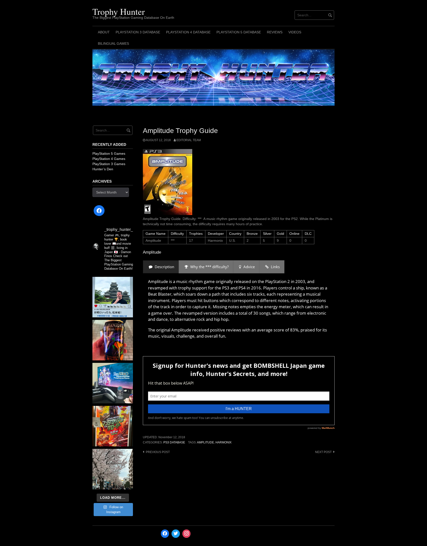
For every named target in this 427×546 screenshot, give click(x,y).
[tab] (161, 266)
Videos (294, 32)
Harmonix (223, 442)
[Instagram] (186, 533)
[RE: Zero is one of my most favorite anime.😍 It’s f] (112, 383)
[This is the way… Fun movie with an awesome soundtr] (112, 426)
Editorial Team (188, 140)
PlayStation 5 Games (108, 153)
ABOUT (104, 32)
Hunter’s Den (102, 169)
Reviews (274, 32)
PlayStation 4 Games (108, 159)
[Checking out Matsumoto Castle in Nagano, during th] (112, 297)
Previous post (158, 452)
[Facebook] (99, 210)
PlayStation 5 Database (238, 32)
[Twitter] (175, 533)
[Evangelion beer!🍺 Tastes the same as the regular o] (112, 340)
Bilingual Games (113, 43)
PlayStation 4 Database (188, 32)
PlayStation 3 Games (108, 164)
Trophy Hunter (118, 11)
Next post (323, 452)
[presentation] (161, 266)
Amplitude (205, 442)
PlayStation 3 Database (138, 32)
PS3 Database (174, 442)
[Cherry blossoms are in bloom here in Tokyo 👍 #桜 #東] (112, 469)
